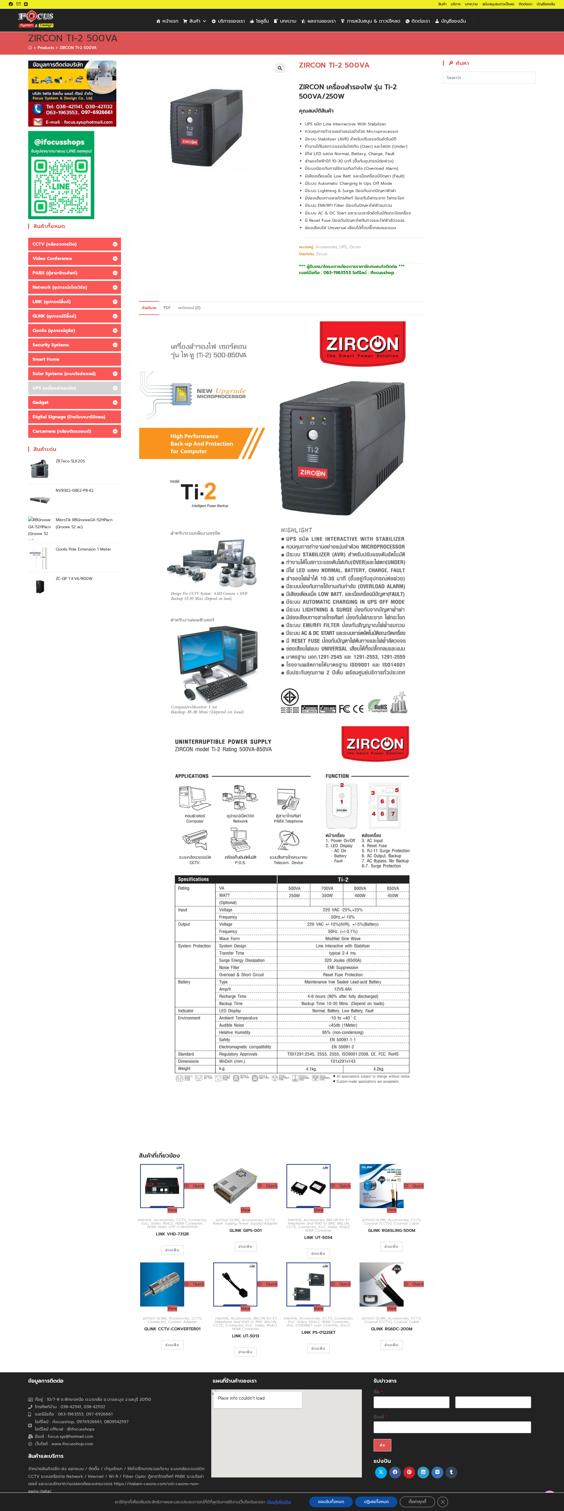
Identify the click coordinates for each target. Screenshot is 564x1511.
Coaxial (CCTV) (378, 1223)
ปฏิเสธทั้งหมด (376, 1502)
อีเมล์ (380, 1417)
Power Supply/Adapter (258, 1223)
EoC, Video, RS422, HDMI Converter (172, 1223)
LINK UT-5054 (318, 1238)
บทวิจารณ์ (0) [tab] (189, 308)
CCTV (181, 1219)
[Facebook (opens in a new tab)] (12, 4)
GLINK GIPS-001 (245, 1230)
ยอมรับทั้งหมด (331, 1502)
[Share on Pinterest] (409, 1472)
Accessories (326, 247)
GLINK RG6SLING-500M (391, 1230)
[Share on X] (381, 1472)
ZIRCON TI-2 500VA (78, 48)
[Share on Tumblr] (451, 1472)
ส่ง (382, 1445)
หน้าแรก (170, 21)
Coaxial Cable (406, 1223)
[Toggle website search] (473, 19)
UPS (343, 247)
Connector (197, 1219)
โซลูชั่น (262, 21)
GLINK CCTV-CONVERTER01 (172, 1329)
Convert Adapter (182, 1321)
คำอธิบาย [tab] (149, 308)
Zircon (355, 247)
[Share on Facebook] (395, 1472)
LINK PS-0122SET (318, 1332)
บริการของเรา (231, 21)
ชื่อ (378, 1392)
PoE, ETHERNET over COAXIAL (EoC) (318, 1325)
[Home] (30, 48)
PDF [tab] (167, 308)
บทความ (471, 4)
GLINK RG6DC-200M (391, 1329)
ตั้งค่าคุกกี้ (417, 1502)
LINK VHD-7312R (172, 1234)
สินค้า (442, 4)
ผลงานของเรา (322, 21)
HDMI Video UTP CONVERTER (172, 1227)
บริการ (456, 4)
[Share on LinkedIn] (423, 1472)
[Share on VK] (437, 1472)
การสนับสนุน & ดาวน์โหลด (373, 21)
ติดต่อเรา (525, 4)
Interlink (144, 1219)
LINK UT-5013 (245, 1336)
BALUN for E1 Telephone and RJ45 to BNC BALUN (318, 1221)
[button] (280, 68)
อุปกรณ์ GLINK (227, 1219)
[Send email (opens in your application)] (18, 4)
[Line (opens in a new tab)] (25, 4)
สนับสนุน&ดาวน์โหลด (498, 4)
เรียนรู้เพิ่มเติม (279, 1502)
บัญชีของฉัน (546, 4)
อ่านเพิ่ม (172, 1250)
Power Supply (224, 1223)
